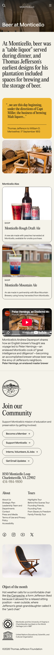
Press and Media (10, 514)
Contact (6, 511)
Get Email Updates (16, 460)
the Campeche (16, 595)
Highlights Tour (35, 499)
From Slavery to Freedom (39, 511)
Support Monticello (16, 442)
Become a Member (16, 433)
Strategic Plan (8, 502)
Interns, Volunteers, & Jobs (20, 451)
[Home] (27, 5)
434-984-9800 (12, 482)
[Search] (9, 5)
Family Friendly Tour (37, 514)
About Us (6, 499)
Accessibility (8, 523)
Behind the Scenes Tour (39, 502)
